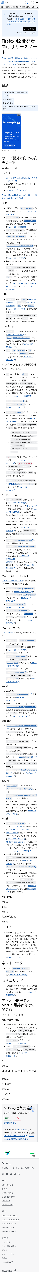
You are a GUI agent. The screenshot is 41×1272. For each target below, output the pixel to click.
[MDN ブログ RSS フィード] (18, 1174)
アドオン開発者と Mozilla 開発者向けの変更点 (19, 107)
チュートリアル (8, 1254)
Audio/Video (9, 916)
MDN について (7, 1185)
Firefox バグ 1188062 (15, 503)
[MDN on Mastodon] (15, 1174)
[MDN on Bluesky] (7, 1174)
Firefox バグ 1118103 (15, 258)
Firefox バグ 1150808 (15, 607)
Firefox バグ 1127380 (22, 592)
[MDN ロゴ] (6, 1163)
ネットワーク (8, 99)
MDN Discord (7, 1227)
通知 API (9, 562)
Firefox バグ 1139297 (17, 975)
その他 (6, 1094)
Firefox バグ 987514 (15, 335)
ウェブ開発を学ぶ (9, 1246)
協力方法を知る (10, 1123)
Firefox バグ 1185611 (20, 851)
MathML (7, 896)
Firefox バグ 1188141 (15, 839)
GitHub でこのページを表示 (14, 1136)
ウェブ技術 (6, 1242)
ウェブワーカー (16, 826)
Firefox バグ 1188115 (19, 829)
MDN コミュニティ (9, 1215)
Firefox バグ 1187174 (19, 716)
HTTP (5, 96)
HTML (5, 294)
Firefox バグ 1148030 (15, 1043)
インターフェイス (13, 1015)
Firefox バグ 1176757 (15, 650)
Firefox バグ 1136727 (15, 957)
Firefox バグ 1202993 (15, 227)
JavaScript (8, 326)
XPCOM (6, 1084)
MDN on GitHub (8, 1231)
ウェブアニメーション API (12, 580)
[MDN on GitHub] (3, 1174)
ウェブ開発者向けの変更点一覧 (15, 92)
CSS (4, 203)
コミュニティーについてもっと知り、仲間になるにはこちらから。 (21, 21)
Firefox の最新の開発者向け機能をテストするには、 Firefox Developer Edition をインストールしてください (20, 61)
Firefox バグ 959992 (20, 396)
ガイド (4, 1250)
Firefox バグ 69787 (14, 407)
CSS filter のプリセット (15, 190)
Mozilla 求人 (6, 1193)
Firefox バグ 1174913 (15, 309)
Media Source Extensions (16, 842)
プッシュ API (32, 506)
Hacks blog (6, 1262)
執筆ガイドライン (9, 1223)
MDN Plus (6, 1201)
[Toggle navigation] (36, 2)
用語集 (4, 1258)
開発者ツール (10, 168)
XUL (4, 1060)
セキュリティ (8, 103)
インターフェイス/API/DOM (19, 364)
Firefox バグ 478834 (19, 283)
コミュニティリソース (10, 1219)
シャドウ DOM (7, 632)
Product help (7, 1205)
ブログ (4, 1189)
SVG (4, 906)
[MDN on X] (11, 1174)
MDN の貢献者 (20, 1129)
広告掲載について (9, 1197)
